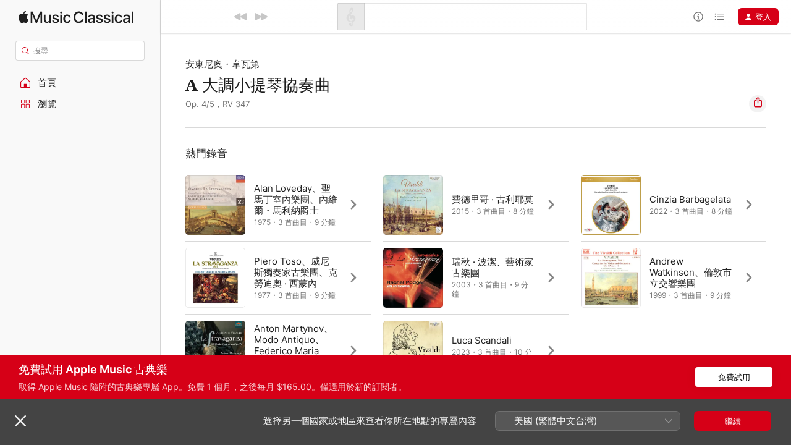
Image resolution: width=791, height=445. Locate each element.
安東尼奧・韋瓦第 (222, 64)
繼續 (733, 421)
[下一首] (261, 17)
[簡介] (698, 16)
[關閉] (20, 420)
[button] (80, 83)
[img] (76, 17)
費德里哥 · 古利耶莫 (492, 199)
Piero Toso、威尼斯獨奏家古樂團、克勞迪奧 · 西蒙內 (295, 272)
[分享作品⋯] (757, 103)
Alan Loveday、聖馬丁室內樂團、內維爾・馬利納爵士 (295, 199)
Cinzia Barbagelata (690, 199)
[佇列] (719, 16)
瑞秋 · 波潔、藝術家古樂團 (492, 267)
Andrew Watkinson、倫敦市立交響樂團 (690, 272)
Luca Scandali (482, 340)
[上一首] (241, 17)
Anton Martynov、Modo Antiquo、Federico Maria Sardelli (293, 345)
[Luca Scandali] (476, 350)
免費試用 (734, 377)
